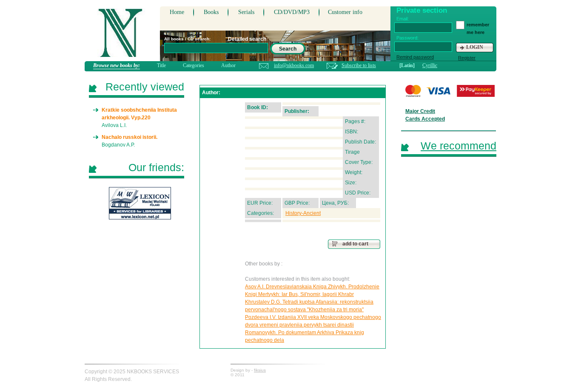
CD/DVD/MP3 (292, 12)
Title (161, 65)
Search (287, 49)
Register (467, 57)
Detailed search (247, 39)
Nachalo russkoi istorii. (129, 137)
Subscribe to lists (359, 65)
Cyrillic (429, 65)
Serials (246, 12)
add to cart (355, 244)
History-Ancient (303, 213)
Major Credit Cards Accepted (425, 115)
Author (228, 65)
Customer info (345, 12)
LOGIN (474, 47)
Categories (193, 65)
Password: (407, 37)
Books (211, 12)
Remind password (415, 56)
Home (177, 12)
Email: (402, 18)
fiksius (260, 370)
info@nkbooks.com (294, 65)
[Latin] (407, 65)
